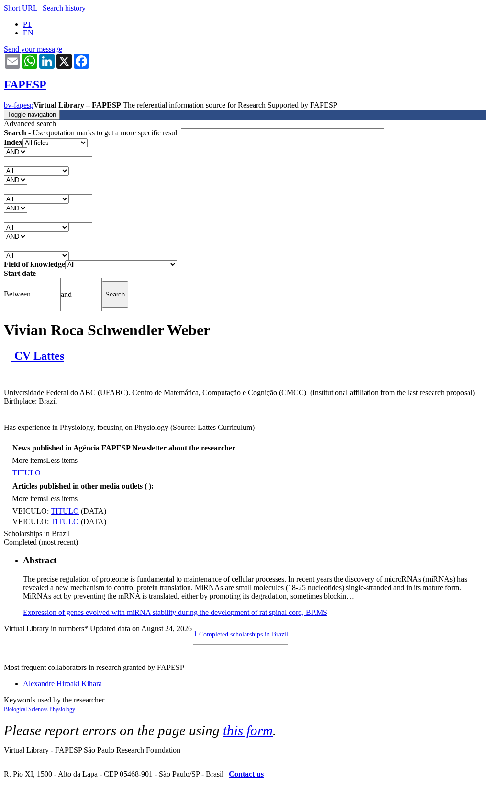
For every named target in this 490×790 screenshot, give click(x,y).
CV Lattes (37, 356)
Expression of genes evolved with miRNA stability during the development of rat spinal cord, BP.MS (175, 612)
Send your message (33, 49)
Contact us (246, 774)
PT (27, 24)
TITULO (26, 473)
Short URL (20, 8)
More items (29, 460)
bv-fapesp (18, 105)
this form (248, 730)
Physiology (62, 709)
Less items (62, 460)
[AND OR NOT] (15, 151)
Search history (64, 8)
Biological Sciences (26, 709)
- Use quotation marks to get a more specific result (92, 133)
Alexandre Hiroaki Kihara (62, 684)
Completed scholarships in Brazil (243, 634)
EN (28, 33)
